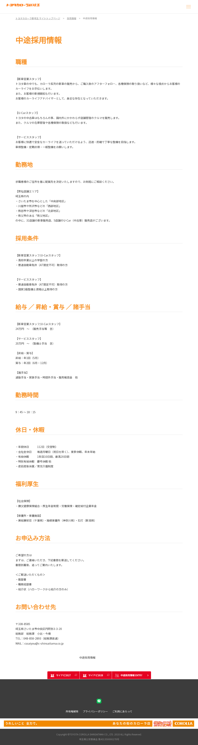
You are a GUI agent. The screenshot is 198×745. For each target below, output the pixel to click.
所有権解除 (72, 711)
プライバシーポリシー (95, 711)
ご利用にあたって (122, 711)
